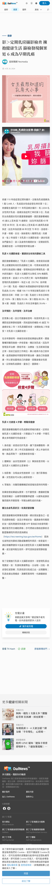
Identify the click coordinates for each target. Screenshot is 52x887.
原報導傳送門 (41, 649)
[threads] (8, 808)
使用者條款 (26, 865)
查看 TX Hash (8, 648)
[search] (48, 9)
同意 (26, 873)
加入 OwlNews (8, 796)
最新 (6, 9)
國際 (24, 9)
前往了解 (26, 881)
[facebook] (4, 808)
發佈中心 (29, 796)
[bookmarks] (31, 3)
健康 (15, 9)
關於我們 (6, 791)
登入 (44, 3)
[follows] (27, 3)
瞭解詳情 (26, 632)
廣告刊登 (29, 791)
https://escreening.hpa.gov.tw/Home (22, 536)
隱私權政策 (12, 865)
